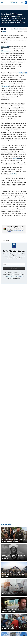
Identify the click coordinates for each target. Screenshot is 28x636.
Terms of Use (9, 276)
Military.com (5, 51)
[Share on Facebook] (12, 29)
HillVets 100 (23, 73)
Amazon (13, 174)
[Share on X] (15, 29)
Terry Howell (5, 46)
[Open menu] (2, 2)
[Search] (22, 2)
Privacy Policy (18, 276)
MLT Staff (4, 31)
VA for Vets (16, 158)
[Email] (17, 29)
